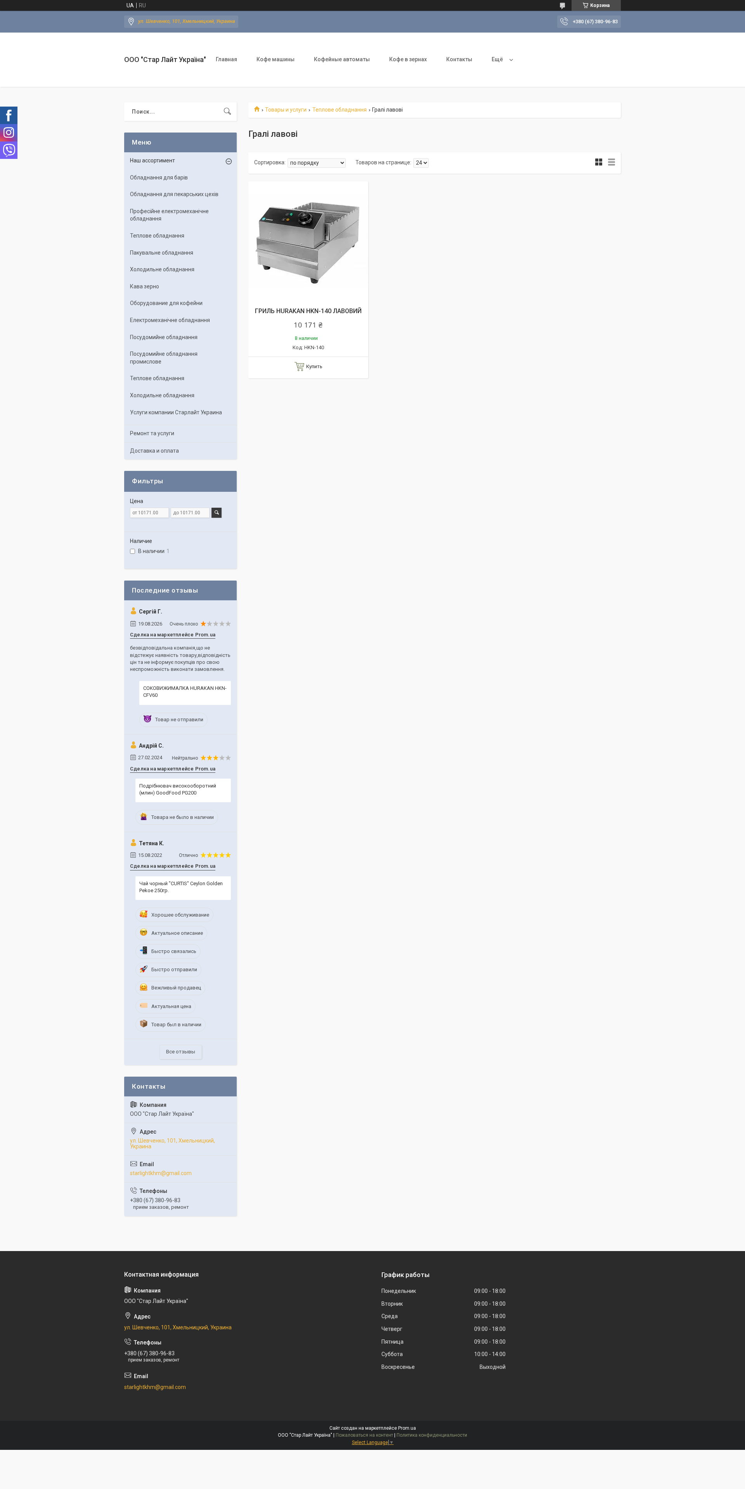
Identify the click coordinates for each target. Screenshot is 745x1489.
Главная (226, 59)
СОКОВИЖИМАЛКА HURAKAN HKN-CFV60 (185, 691)
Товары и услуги (286, 110)
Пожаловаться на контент (364, 1435)
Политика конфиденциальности (432, 1435)
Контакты (459, 59)
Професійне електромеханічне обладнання (169, 215)
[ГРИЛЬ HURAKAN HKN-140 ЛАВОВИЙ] (308, 241)
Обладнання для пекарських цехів (174, 194)
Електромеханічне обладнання (170, 320)
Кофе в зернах (408, 59)
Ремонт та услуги (152, 433)
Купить (314, 366)
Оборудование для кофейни (166, 303)
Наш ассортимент (152, 160)
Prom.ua (407, 1428)
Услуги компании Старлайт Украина (176, 412)
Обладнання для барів (159, 177)
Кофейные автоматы (342, 59)
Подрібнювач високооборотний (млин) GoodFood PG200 (177, 789)
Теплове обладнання (339, 110)
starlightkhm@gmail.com (161, 1173)
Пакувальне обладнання (161, 253)
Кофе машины (275, 59)
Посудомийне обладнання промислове (164, 358)
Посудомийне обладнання (164, 337)
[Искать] (227, 111)
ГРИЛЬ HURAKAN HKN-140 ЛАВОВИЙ (308, 311)
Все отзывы (180, 1052)
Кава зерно (144, 286)
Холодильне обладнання (162, 269)
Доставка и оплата (154, 451)
